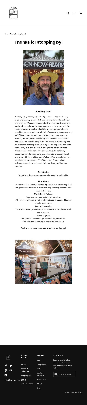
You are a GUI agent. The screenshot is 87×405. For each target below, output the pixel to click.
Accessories (41, 379)
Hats (38, 368)
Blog (38, 388)
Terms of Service (27, 383)
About (39, 384)
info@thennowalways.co (15, 379)
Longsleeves (41, 364)
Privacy (23, 379)
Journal (62, 228)
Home (6, 34)
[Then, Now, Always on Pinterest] (6, 370)
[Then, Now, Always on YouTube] (6, 375)
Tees (38, 360)
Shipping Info (26, 375)
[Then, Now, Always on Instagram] (11, 370)
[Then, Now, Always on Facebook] (6, 365)
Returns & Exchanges (25, 370)
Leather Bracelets (40, 374)
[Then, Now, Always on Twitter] (11, 365)
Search (23, 364)
